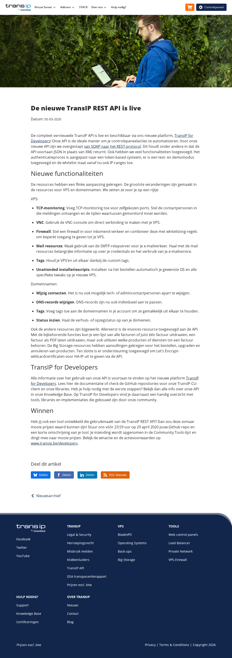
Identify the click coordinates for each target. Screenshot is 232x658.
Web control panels (183, 534)
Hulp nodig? (118, 7)
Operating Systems (132, 543)
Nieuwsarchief (48, 495)
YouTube (23, 556)
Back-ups (125, 551)
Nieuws (72, 605)
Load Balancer (179, 543)
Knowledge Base (28, 613)
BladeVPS (125, 534)
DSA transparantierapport (86, 576)
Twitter (21, 547)
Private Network (181, 551)
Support (22, 605)
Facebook (23, 539)
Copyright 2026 (204, 645)
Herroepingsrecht (80, 543)
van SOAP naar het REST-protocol (112, 146)
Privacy (150, 645)
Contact (73, 613)
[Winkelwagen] (189, 7)
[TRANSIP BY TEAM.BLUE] (30, 531)
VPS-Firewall (178, 560)
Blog (70, 622)
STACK (83, 7)
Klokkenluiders (78, 560)
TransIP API (75, 568)
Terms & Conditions (174, 645)
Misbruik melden (80, 551)
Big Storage (126, 560)
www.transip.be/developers (54, 443)
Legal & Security (79, 534)
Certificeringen (27, 622)
